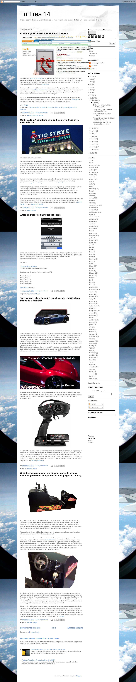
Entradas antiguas (75, 628)
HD (90, 247)
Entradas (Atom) (34, 632)
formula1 (92, 233)
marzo (94, 144)
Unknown (94, 66)
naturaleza (92, 315)
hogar (91, 249)
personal (92, 322)
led (90, 280)
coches (91, 202)
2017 (91, 84)
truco (90, 360)
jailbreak (91, 273)
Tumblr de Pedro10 (37, 204)
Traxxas (33, 460)
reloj (90, 327)
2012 (91, 95)
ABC (77, 202)
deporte (91, 221)
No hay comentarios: (42, 112)
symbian (92, 343)
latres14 (93, 68)
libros (36, 115)
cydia (91, 214)
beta (90, 186)
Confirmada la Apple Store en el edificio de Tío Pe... (102, 110)
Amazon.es (45, 84)
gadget (91, 238)
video (91, 371)
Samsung (92, 334)
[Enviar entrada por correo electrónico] (51, 112)
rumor (91, 329)
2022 (91, 79)
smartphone (93, 336)
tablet (91, 346)
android (91, 170)
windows (92, 378)
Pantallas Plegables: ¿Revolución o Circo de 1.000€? (39, 638)
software (37, 294)
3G (90, 163)
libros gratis (75, 99)
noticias (41, 115)
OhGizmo (40, 460)
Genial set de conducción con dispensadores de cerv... (102, 123)
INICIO (90, 441)
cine (90, 200)
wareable (92, 374)
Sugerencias (93, 53)
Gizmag (61, 616)
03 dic (95, 102)
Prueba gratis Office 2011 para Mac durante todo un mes (48, 649)
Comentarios (94, 407)
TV (90, 362)
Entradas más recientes (30, 628)
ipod (90, 268)
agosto (94, 131)
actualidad (92, 167)
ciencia (91, 198)
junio (93, 136)
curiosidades (93, 212)
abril (93, 141)
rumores (91, 331)
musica (91, 313)
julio (93, 133)
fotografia (92, 235)
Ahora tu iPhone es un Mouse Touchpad (40, 215)
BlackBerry (92, 188)
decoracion (92, 217)
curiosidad (92, 210)
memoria (92, 301)
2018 (91, 82)
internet (91, 259)
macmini (92, 292)
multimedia (92, 310)
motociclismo (93, 306)
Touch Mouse (24, 287)
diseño (91, 224)
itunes (91, 271)
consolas (29, 622)
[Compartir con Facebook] (61, 113)
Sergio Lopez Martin (97, 63)
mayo (93, 139)
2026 (91, 76)
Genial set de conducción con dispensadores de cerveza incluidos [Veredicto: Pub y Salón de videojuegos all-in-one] (50, 474)
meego (91, 299)
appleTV (91, 179)
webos (91, 376)
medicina (92, 296)
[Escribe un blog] (57, 113)
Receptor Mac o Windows (29, 266)
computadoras (93, 205)
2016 (91, 87)
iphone (32, 294)
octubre (94, 128)
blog (90, 191)
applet (91, 177)
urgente (91, 364)
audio (91, 184)
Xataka (25, 105)
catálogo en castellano (40, 90)
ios (28, 294)
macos (91, 294)
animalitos (92, 172)
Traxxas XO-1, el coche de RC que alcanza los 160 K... (103, 119)
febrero (94, 147)
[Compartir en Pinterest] (63, 113)
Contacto (92, 56)
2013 (91, 92)
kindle (91, 278)
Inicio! (91, 51)
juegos (35, 468)
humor (91, 252)
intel (90, 256)
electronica (30, 115)
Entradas (93, 404)
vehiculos (92, 367)
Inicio (54, 628)
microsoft (92, 303)
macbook (92, 287)
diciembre (95, 100)
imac (90, 254)
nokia (91, 317)
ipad (90, 264)
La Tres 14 (35, 14)
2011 (91, 98)
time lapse (92, 357)
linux (90, 285)
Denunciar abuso (94, 383)
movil (91, 308)
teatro (91, 350)
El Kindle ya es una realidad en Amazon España (44, 33)
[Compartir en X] (59, 113)
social (91, 339)
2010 (91, 153)
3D (90, 160)
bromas (91, 193)
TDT (90, 348)
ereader (91, 228)
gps (90, 245)
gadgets (29, 468)
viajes (91, 369)
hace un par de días (36, 78)
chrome (91, 195)
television (92, 355)
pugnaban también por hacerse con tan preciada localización (48, 183)
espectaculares (49, 540)
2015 (91, 90)
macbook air (93, 289)
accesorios (92, 165)
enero (93, 149)
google (91, 242)
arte (90, 181)
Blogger (78, 676)
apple (28, 210)
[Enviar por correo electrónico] (55, 113)
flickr (90, 231)
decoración (92, 219)
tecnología (92, 353)
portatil (91, 324)
